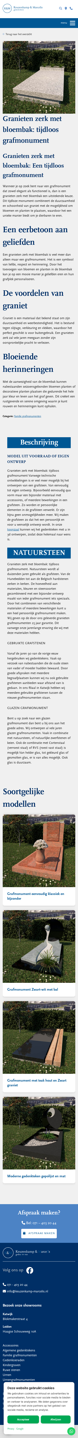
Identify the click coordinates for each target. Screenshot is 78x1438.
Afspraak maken (41, 1233)
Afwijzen (55, 1419)
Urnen (7, 1375)
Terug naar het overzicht (18, 34)
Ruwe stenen (11, 1370)
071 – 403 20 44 (44, 1223)
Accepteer (23, 1419)
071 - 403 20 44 (72, 9)
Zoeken (62, 9)
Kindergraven (11, 1365)
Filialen (67, 9)
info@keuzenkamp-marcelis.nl (27, 1291)
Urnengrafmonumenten (19, 1380)
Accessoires (11, 1345)
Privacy (10, 1429)
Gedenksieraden (13, 1360)
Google (19, 1429)
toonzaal (13, 529)
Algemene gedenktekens (19, 1350)
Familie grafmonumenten (27, 416)
